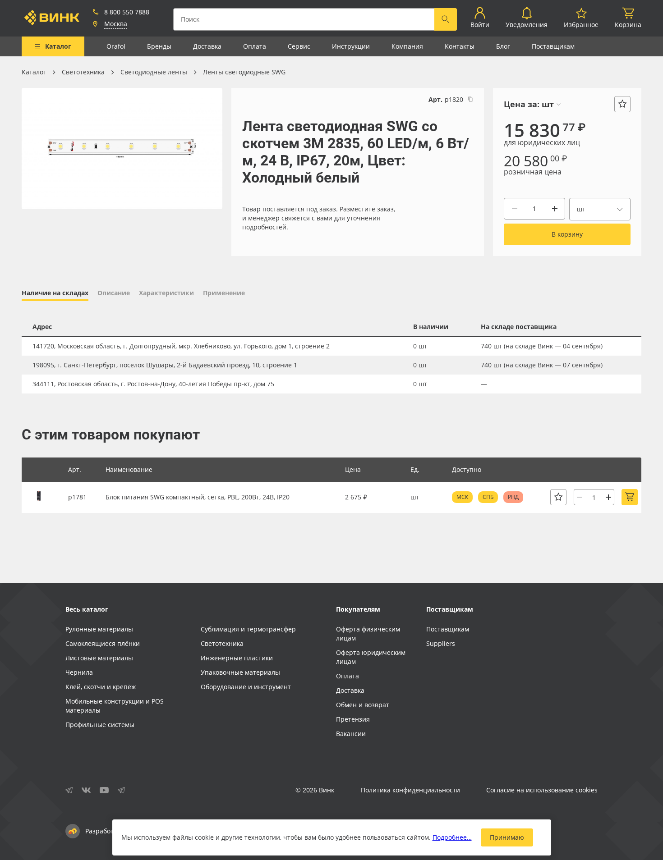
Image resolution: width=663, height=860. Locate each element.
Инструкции (351, 46)
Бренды (159, 46)
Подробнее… (452, 837)
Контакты (459, 46)
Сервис (299, 46)
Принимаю (507, 837)
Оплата (254, 46)
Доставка (207, 46)
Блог (503, 46)
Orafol (115, 46)
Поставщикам (553, 46)
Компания (407, 46)
